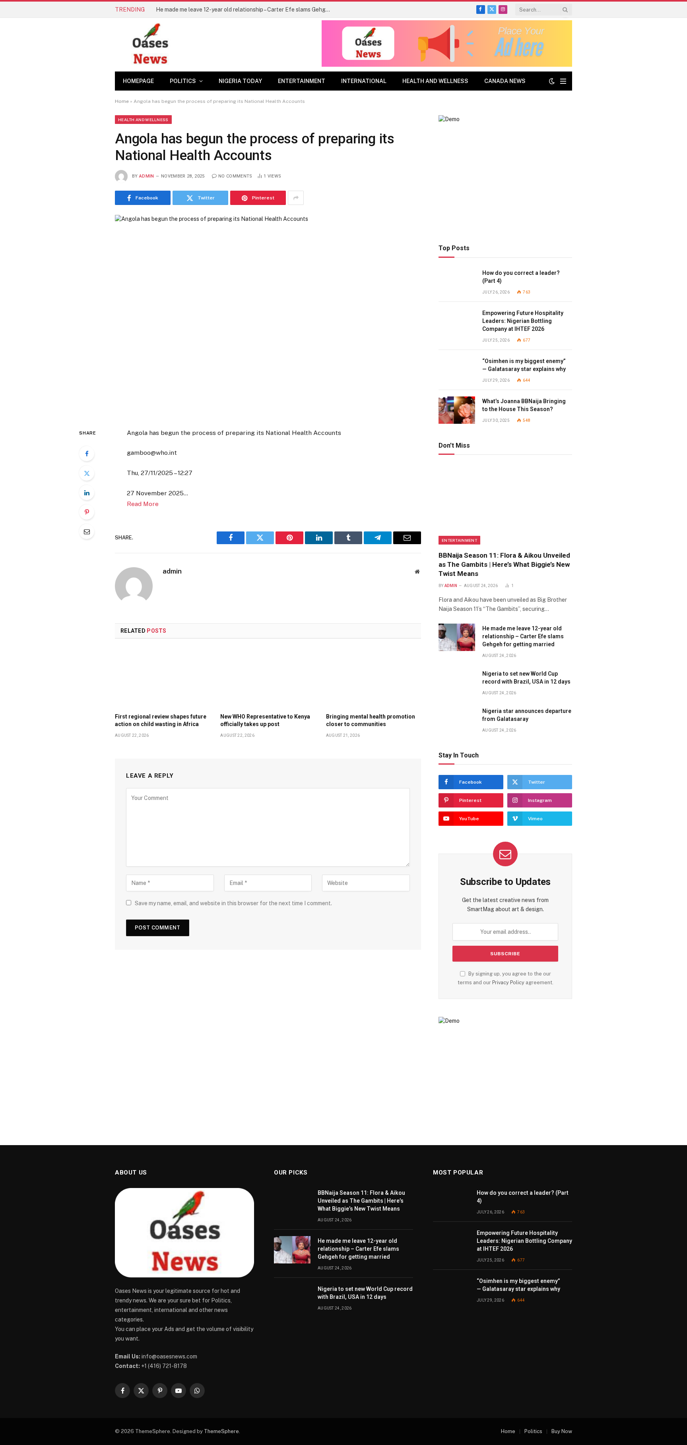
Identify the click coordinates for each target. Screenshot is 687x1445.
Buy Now (561, 1431)
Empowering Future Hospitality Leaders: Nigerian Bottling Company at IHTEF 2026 (522, 321)
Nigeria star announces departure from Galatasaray (526, 715)
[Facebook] (86, 453)
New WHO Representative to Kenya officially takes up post (265, 720)
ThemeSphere (221, 1431)
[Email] (86, 531)
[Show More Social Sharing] (296, 198)
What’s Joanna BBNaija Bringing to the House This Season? (524, 405)
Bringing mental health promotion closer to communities (370, 720)
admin (146, 176)
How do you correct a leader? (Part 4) (521, 277)
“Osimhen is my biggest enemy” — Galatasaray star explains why (524, 365)
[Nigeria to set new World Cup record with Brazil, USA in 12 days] (457, 682)
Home (122, 101)
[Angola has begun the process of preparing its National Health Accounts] (268, 315)
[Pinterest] (86, 512)
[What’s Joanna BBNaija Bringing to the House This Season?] (457, 410)
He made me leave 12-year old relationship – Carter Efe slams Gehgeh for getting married (245, 9)
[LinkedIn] (86, 492)
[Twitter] (86, 473)
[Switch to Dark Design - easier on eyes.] (552, 81)
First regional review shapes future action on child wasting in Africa (160, 720)
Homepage (138, 81)
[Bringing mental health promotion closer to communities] (373, 678)
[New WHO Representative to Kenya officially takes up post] (267, 678)
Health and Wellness (435, 81)
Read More (143, 504)
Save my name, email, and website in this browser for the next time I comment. (233, 903)
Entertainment (301, 81)
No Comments (235, 176)
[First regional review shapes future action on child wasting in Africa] (162, 678)
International (363, 81)
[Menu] (563, 81)
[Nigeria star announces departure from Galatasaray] (457, 720)
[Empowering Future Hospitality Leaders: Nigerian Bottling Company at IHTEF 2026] (457, 322)
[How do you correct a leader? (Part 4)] (457, 282)
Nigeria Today (240, 81)
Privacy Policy (508, 982)
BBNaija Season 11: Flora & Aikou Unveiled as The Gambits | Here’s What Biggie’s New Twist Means (504, 564)
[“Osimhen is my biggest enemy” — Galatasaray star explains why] (457, 370)
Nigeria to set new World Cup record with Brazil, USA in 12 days (526, 677)
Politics (183, 81)
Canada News (505, 81)
